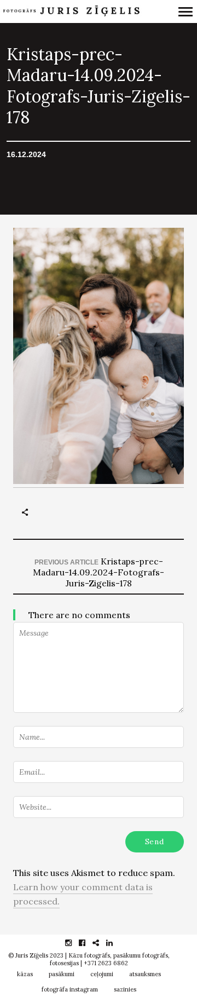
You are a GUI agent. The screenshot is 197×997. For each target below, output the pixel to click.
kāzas (25, 974)
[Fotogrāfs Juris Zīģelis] (71, 11)
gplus (101, 943)
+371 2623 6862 (106, 963)
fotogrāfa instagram (70, 989)
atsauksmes (145, 974)
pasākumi (61, 974)
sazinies (125, 989)
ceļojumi (101, 974)
